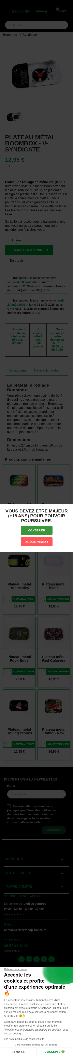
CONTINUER (36, 530)
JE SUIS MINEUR (36, 541)
